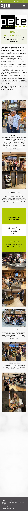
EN (3, 1)
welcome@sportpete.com (9, 506)
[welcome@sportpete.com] (21, 1)
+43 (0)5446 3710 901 (8, 508)
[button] (14, 116)
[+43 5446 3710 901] (25, 1)
